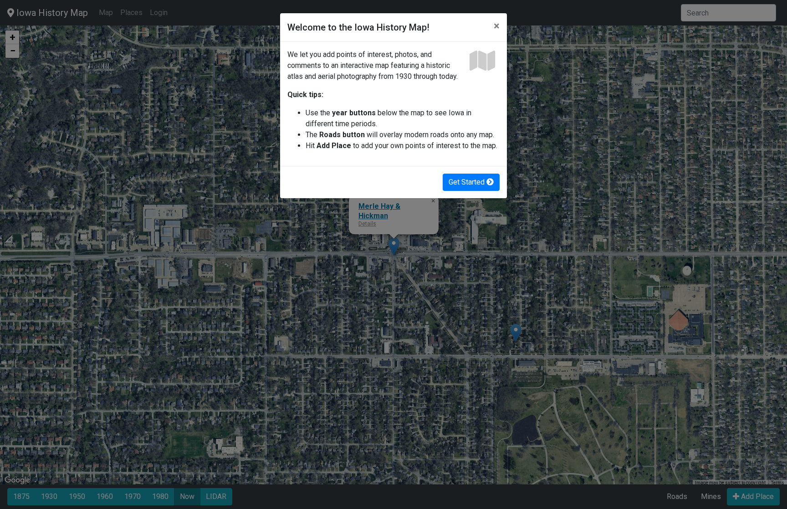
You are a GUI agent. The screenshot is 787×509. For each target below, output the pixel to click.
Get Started (467, 182)
